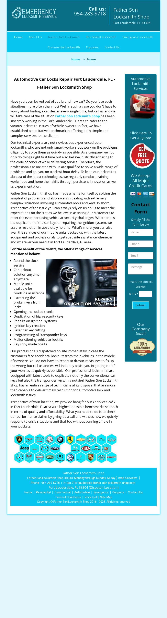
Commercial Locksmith (64, 47)
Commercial (62, 492)
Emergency (101, 492)
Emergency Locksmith (137, 37)
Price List (91, 497)
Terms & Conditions (68, 497)
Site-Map (106, 497)
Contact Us (112, 47)
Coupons (92, 47)
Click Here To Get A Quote (141, 135)
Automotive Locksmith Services (141, 83)
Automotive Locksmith (64, 37)
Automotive (82, 492)
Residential (43, 492)
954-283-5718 (90, 13)
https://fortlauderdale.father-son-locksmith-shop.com (99, 482)
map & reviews (128, 478)
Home (18, 37)
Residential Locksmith (101, 37)
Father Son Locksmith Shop (77, 116)
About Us (35, 37)
